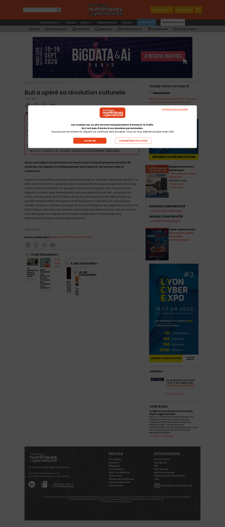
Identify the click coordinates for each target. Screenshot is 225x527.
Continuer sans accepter (175, 109)
